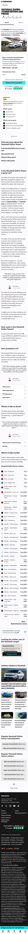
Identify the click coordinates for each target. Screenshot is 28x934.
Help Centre (5, 796)
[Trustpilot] (14, 88)
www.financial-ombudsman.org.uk (11, 908)
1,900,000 (8, 17)
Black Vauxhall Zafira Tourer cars (14, 761)
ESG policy (12, 840)
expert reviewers (8, 103)
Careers (17, 810)
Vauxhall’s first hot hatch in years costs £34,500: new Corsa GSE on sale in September (13, 686)
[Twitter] (6, 806)
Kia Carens (16, 35)
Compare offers (12, 654)
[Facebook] (2, 806)
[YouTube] (14, 806)
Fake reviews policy (5, 842)
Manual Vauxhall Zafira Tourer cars (14, 748)
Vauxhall (5, 5)
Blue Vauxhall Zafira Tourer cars (14, 766)
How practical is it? (7, 154)
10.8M (3, 17)
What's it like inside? (8, 160)
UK (4, 848)
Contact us (4, 813)
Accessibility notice (5, 844)
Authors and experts (6, 815)
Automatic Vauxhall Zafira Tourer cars (14, 744)
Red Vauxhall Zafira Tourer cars (14, 774)
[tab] (7, 22)
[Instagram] (10, 806)
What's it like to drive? (8, 157)
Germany (10, 848)
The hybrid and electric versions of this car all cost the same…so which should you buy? (6, 704)
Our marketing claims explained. (10, 865)
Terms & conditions (5, 837)
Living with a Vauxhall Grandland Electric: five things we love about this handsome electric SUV (20, 704)
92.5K (20, 17)
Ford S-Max (19, 33)
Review (7, 22)
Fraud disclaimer (5, 840)
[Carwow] (6, 1)
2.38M (16, 17)
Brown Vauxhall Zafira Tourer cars (14, 770)
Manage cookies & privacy (17, 837)
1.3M (13, 17)
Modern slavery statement (17, 842)
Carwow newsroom (6, 817)
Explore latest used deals (14, 82)
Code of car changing (16, 844)
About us (3, 810)
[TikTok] (18, 806)
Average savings (5, 867)
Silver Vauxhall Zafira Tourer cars (14, 779)
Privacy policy (19, 840)
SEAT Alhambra (5, 35)
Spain (17, 848)
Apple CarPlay (12, 201)
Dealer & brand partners (21, 813)
